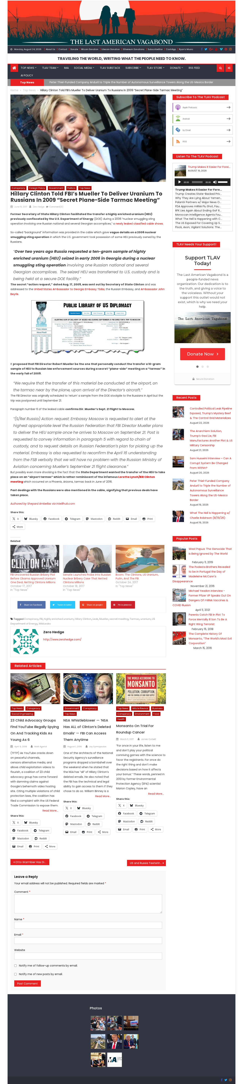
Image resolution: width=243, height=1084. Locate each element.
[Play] (179, 182)
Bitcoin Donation (89, 49)
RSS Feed (194, 68)
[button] (220, 68)
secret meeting (119, 619)
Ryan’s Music (186, 49)
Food (156, 713)
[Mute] (215, 182)
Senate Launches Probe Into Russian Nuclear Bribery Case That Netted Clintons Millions (87, 578)
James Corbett (148, 739)
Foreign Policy (37, 188)
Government (56, 188)
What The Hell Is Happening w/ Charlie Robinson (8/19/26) (88, 82)
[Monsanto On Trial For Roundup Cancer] (141, 688)
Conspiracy (18, 188)
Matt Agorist (40, 746)
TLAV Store (154, 68)
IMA (66, 68)
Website (19, 950)
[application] (202, 182)
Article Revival (140, 708)
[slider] (223, 181)
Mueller (103, 619)
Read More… (50, 810)
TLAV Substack (110, 68)
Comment (22, 892)
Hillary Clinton (83, 619)
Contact (62, 49)
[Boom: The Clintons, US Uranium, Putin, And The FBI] (140, 559)
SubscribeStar (155, 49)
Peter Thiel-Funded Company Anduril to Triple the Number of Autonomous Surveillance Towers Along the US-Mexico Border (210, 490)
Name (19, 919)
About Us (50, 49)
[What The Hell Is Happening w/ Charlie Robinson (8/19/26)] (114, 1041)
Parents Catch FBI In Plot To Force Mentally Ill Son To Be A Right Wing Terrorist (208, 619)
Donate (74, 49)
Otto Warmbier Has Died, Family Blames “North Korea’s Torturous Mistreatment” (32, 862)
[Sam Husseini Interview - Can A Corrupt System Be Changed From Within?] (131, 1023)
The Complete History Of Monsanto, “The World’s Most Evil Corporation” (210, 638)
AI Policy (27, 75)
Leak (95, 619)
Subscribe (132, 68)
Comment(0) (56, 206)
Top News (27, 68)
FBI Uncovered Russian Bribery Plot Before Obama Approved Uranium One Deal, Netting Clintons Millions (33, 578)
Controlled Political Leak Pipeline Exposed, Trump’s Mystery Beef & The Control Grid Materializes (211, 413)
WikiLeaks (45, 623)
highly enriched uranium (59, 619)
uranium (145, 619)
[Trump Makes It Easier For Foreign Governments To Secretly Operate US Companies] (131, 1041)
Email (18, 935)
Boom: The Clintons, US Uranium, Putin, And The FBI (137, 576)
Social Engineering (22, 713)
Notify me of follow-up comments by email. (48, 965)
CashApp (171, 49)
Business (157, 708)
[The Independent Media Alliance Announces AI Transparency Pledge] (114, 1059)
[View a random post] (229, 68)
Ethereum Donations (133, 49)
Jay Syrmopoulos (98, 746)
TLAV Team (49, 68)
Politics (71, 188)
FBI (41, 619)
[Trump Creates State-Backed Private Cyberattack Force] (98, 1059)
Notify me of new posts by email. (41, 974)
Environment (142, 713)
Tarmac (134, 619)
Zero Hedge (38, 206)
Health (121, 719)
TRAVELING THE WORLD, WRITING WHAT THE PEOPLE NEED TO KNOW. (122, 58)
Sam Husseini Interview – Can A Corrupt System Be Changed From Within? (210, 463)
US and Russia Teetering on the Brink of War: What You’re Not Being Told (148, 863)
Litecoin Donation (111, 49)
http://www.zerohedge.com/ (62, 639)
